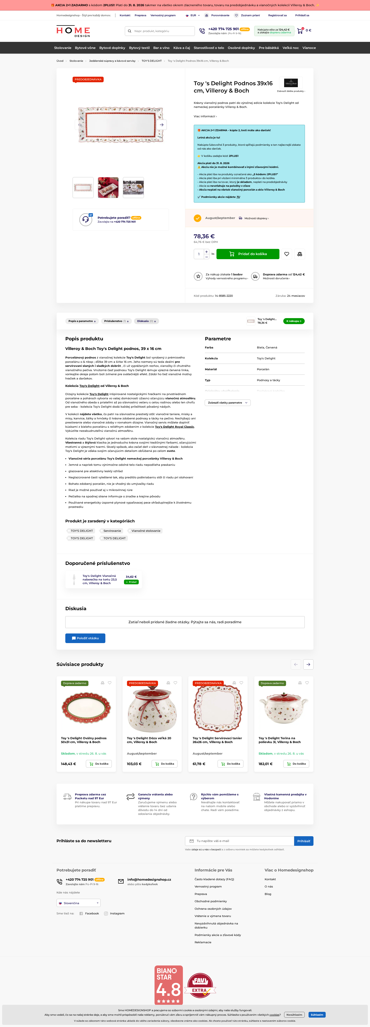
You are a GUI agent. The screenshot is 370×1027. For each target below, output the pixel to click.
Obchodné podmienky (211, 901)
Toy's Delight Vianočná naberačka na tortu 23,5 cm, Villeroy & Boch (100, 579)
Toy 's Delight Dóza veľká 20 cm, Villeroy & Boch (149, 740)
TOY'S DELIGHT (152, 60)
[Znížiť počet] (206, 256)
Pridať (133, 581)
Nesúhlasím (294, 1014)
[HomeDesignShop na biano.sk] (168, 985)
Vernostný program (163, 15)
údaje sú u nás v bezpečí (206, 849)
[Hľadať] (129, 31)
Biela (260, 347)
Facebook (92, 913)
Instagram (117, 913)
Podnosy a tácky (268, 380)
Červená (271, 347)
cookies (274, 1014)
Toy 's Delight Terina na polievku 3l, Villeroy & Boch (280, 740)
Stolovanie (76, 60)
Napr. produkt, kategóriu (151, 31)
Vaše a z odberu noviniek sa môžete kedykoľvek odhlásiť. (235, 849)
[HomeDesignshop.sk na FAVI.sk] (200, 985)
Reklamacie (203, 942)
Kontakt (125, 15)
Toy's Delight (266, 358)
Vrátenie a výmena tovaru (213, 916)
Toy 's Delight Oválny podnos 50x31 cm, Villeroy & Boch (83, 740)
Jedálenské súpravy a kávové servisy (112, 60)
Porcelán (263, 369)
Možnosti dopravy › (257, 218)
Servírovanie (112, 530)
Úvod (60, 60)
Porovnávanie (220, 15)
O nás (269, 886)
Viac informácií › (205, 116)
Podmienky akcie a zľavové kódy (218, 935)
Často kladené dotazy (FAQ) (214, 879)
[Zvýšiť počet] (206, 251)
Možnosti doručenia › (276, 278)
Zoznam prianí (250, 15)
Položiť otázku (87, 638)
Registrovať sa (277, 15)
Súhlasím (317, 1014)
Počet (199, 254)
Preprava (140, 15)
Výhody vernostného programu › (227, 278)
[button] (162, 125)
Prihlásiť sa (302, 15)
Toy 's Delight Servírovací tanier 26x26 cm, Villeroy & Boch (217, 740)
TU (238, 196)
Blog (268, 894)
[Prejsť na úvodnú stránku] (73, 31)
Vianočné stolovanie (146, 530)
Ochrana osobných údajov (213, 908)
